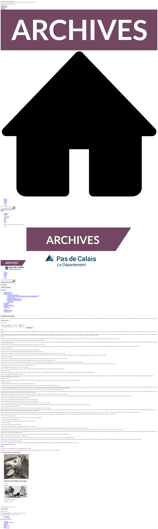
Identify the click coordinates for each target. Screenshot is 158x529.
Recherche (4, 7)
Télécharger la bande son (8, 444)
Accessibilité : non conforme (8, 522)
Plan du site (6, 524)
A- (5, 218)
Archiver (5, 201)
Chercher (5, 198)
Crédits (5, 526)
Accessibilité (6, 523)
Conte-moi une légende (8, 311)
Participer (5, 202)
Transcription (29, 327)
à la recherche (6, 214)
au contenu (5, 213)
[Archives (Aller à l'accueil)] (66, 270)
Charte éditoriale (6, 527)
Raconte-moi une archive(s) (8, 310)
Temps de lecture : (4, 322)
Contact (5, 203)
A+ (5, 222)
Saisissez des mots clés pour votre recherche (8, 3)
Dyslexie (7, 217)
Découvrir (5, 199)
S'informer (5, 200)
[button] (79, 210)
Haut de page (6, 521)
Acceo (5, 226)
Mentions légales (7, 525)
